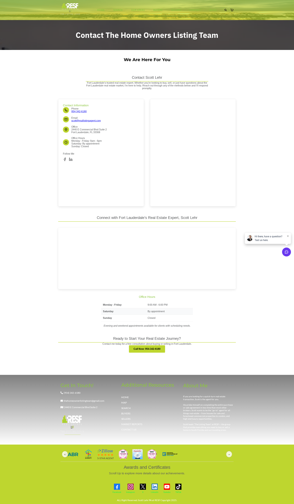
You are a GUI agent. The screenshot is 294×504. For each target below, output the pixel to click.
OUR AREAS (138, 10)
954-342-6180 (79, 111)
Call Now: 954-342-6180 (147, 349)
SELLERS (176, 10)
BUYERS (157, 10)
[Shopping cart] (232, 9)
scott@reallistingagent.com (86, 120)
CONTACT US (128, 429)
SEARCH (118, 10)
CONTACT (195, 10)
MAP (124, 402)
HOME (101, 10)
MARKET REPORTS (131, 424)
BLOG (212, 10)
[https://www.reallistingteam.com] (70, 10)
